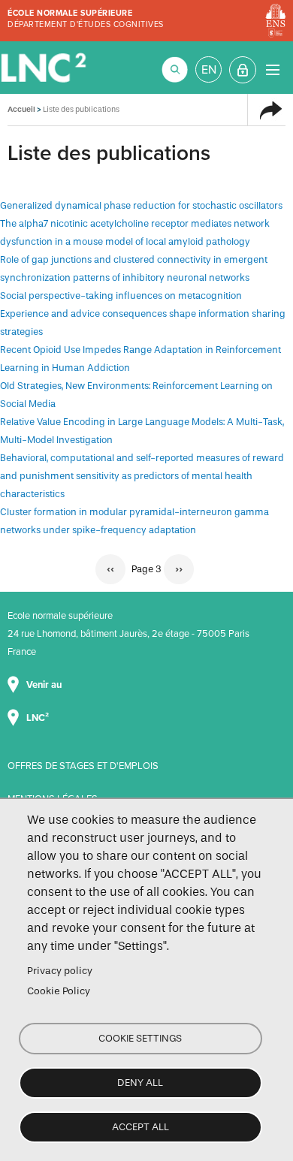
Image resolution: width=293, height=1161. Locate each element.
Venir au (45, 685)
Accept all (140, 1126)
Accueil (21, 109)
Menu (272, 69)
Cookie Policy (58, 991)
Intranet (242, 69)
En (208, 69)
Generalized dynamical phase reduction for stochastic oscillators (141, 205)
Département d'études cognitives (86, 24)
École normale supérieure (70, 13)
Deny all (140, 1082)
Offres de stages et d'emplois (83, 766)
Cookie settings (140, 1038)
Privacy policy (59, 970)
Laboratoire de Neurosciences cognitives (45, 67)
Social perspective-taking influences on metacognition (121, 295)
